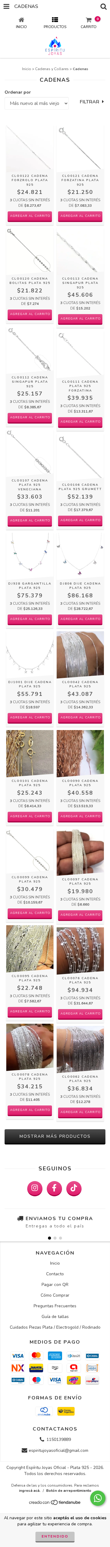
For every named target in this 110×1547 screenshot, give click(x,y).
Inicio (26, 68)
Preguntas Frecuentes (55, 1306)
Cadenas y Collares (52, 68)
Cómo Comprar (55, 1295)
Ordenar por (18, 92)
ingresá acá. (29, 1490)
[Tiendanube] (55, 1504)
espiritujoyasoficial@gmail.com (58, 1450)
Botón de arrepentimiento (68, 1490)
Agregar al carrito (30, 216)
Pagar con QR (55, 1284)
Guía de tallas (55, 1317)
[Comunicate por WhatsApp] (97, 1498)
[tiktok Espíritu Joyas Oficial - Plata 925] (74, 1188)
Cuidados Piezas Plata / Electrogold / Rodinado (55, 1327)
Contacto (55, 1274)
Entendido (55, 1536)
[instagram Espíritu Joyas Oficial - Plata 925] (34, 1188)
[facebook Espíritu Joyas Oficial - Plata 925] (54, 1188)
